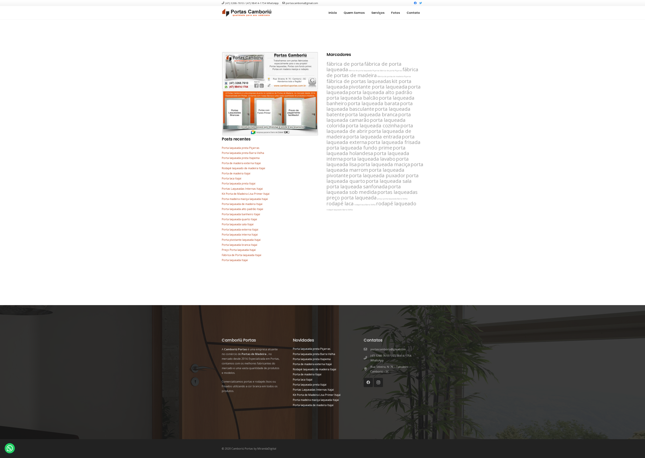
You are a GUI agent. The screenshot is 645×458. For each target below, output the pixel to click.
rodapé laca (340, 203)
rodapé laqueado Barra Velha (340, 210)
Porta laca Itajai (231, 178)
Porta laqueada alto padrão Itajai (242, 209)
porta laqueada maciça (383, 164)
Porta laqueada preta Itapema (241, 158)
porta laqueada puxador (377, 175)
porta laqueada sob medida (364, 189)
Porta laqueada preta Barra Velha (243, 153)
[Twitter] (420, 3)
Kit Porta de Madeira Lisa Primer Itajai (245, 194)
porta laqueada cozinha (373, 125)
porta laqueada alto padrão (380, 92)
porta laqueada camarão (369, 117)
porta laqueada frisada (394, 142)
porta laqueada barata (373, 103)
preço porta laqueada (352, 197)
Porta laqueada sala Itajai (237, 224)
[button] (10, 448)
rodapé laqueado (396, 203)
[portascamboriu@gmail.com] (367, 349)
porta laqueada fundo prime (359, 147)
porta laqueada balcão (352, 97)
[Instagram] (378, 382)
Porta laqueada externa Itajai (240, 229)
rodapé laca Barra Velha (365, 204)
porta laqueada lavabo (369, 158)
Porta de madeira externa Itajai (241, 163)
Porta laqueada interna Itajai (240, 234)
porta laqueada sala (389, 181)
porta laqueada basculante (370, 106)
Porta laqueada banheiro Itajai (241, 214)
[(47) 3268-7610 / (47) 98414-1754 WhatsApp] (367, 358)
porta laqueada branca (371, 114)
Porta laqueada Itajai (235, 260)
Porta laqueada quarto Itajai (239, 219)
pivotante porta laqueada (378, 86)
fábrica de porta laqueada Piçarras (364, 70)
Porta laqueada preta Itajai (238, 183)
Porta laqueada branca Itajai (239, 245)
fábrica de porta (345, 63)
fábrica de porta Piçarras (391, 70)
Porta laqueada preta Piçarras (240, 148)
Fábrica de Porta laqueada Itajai (241, 255)
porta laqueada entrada (373, 136)
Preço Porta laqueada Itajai (239, 250)
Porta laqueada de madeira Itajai (242, 204)
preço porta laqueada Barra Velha (392, 199)
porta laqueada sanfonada (357, 186)
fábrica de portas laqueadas (359, 81)
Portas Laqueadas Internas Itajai (242, 189)
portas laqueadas (397, 192)
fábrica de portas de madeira (372, 72)
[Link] (247, 13)
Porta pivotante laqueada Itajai (241, 240)
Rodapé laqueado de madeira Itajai (243, 168)
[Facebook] (415, 3)
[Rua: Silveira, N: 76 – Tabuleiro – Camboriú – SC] (367, 369)
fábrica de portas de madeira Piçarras (394, 76)
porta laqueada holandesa (366, 150)
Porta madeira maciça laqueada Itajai (245, 199)
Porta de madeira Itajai (236, 173)
